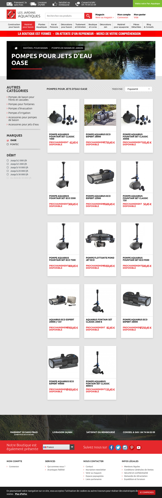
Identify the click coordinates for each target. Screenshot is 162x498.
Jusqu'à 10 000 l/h (19, 167)
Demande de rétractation (135, 476)
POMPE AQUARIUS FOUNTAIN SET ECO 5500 (62, 197)
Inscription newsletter (96, 470)
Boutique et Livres (93, 25)
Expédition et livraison (134, 479)
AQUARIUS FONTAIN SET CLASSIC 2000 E (99, 320)
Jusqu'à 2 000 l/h (18, 160)
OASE (13, 140)
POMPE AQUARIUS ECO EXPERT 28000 (98, 135)
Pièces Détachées (136, 25)
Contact (89, 466)
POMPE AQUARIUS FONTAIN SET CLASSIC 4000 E (98, 383)
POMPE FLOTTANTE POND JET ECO (100, 259)
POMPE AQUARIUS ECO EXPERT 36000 (135, 320)
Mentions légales (132, 466)
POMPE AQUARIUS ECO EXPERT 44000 (61, 382)
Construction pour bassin (14, 25)
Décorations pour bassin (66, 25)
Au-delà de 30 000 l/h (20, 178)
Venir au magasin (93, 473)
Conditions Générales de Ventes (139, 470)
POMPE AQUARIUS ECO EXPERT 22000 (98, 197)
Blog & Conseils (149, 25)
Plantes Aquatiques (41, 25)
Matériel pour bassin (28, 25)
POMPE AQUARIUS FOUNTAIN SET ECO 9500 (136, 259)
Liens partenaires (94, 479)
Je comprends (147, 492)
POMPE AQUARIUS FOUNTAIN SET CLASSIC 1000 (62, 136)
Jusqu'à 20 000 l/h (19, 171)
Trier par (117, 89)
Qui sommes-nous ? (56, 466)
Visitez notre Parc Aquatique (147, 4)
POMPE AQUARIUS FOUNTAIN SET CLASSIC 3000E (135, 136)
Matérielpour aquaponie (121, 25)
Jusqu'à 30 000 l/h (19, 174)
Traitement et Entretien (80, 25)
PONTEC (14, 144)
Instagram (125, 447)
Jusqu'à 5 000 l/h (18, 164)
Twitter (118, 447)
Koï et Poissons (54, 25)
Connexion (14, 466)
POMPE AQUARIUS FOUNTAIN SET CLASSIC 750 (135, 198)
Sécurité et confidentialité (136, 473)
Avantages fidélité (56, 470)
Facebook (111, 447)
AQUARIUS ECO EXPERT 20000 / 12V (61, 320)
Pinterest (132, 447)
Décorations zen (105, 25)
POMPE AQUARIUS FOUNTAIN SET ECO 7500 (62, 259)
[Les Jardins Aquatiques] (23, 14)
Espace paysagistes (95, 476)
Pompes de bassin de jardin (67, 48)
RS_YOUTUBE (138, 447)
